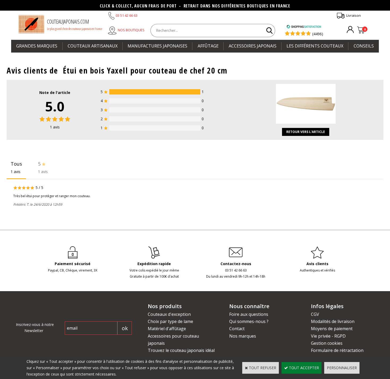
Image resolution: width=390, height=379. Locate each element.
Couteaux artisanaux (93, 46)
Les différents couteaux (315, 46)
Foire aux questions (248, 314)
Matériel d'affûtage (167, 328)
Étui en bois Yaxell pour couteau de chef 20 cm (145, 70)
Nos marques (242, 336)
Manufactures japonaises (157, 46)
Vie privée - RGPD (328, 336)
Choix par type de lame (170, 321)
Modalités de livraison (332, 321)
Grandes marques (36, 46)
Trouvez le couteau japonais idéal (181, 350)
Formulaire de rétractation (337, 350)
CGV (315, 314)
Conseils (364, 46)
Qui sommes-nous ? (248, 321)
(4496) (317, 33)
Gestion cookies (327, 343)
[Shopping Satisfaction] (304, 27)
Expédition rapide (154, 263)
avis (55, 127)
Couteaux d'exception (169, 314)
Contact (237, 328)
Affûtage (208, 46)
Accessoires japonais (252, 46)
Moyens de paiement (332, 328)
